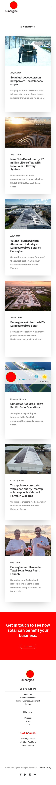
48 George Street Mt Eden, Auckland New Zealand (28, 741)
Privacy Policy (45, 768)
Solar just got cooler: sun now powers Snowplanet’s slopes (26, 81)
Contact (28, 704)
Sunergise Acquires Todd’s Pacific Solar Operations (26, 405)
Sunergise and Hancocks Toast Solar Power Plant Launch (25, 570)
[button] (49, 7)
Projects (28, 718)
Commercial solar (28, 697)
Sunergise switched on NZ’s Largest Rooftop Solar (27, 323)
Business (40, 43)
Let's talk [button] (28, 646)
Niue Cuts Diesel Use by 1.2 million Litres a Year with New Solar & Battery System (27, 164)
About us (28, 694)
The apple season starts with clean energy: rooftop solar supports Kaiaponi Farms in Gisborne (26, 490)
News (28, 721)
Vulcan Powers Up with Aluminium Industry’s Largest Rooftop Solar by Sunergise (25, 246)
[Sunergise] (11, 7)
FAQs (28, 724)
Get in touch (28, 733)
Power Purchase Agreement (28, 701)
